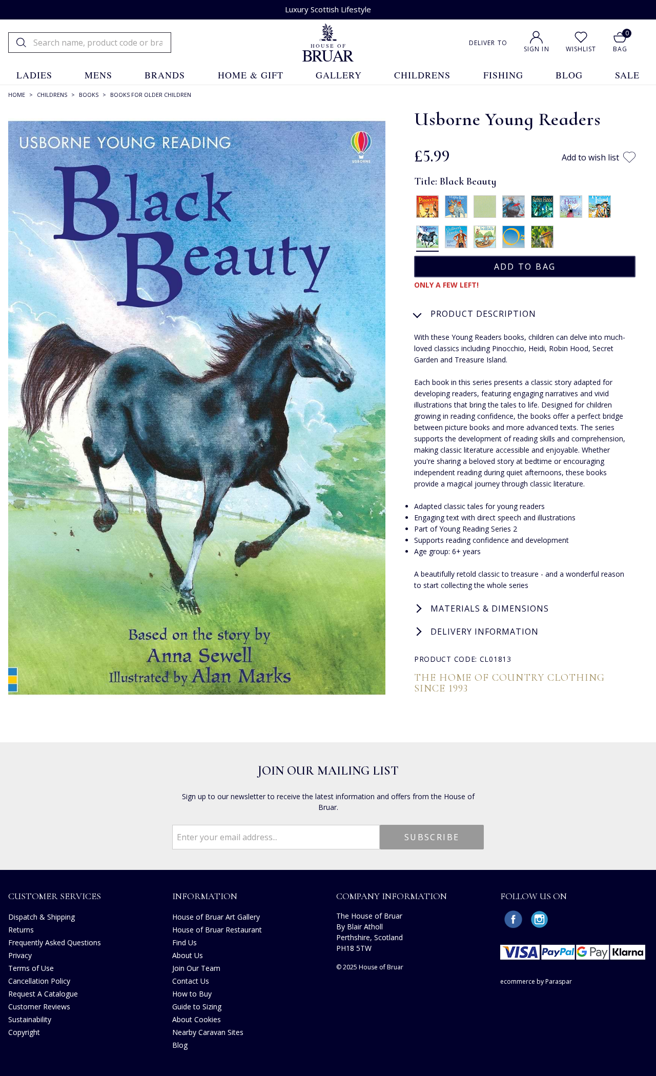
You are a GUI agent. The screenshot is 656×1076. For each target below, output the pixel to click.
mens (98, 75)
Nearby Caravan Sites (207, 1032)
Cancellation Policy (39, 981)
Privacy (20, 955)
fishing (503, 75)
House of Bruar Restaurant (217, 930)
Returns (21, 930)
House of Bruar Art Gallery (216, 917)
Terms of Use (31, 968)
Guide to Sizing (196, 1006)
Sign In (536, 49)
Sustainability (29, 1019)
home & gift (250, 75)
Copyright (24, 1032)
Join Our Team (196, 968)
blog (569, 75)
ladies (34, 75)
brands (165, 75)
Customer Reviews (39, 1006)
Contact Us (190, 981)
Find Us (184, 942)
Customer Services (54, 896)
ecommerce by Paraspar (536, 981)
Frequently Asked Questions (54, 942)
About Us (187, 955)
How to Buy (192, 994)
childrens (422, 75)
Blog (180, 1045)
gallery (339, 75)
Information (204, 896)
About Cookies (196, 1019)
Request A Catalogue (43, 994)
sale (627, 75)
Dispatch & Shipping (41, 917)
